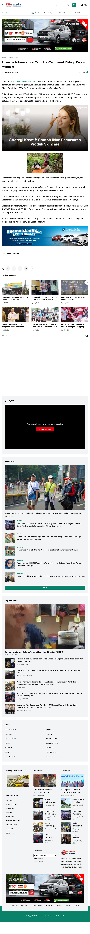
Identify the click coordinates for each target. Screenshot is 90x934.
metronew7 (10, 817)
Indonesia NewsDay (44, 916)
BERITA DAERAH (14, 57)
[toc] (87, 282)
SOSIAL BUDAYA (10, 757)
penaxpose (10, 833)
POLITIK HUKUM (51, 752)
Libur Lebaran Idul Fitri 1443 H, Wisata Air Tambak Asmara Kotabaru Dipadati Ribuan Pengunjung (49, 694)
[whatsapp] (20, 268)
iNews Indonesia (12, 825)
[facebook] (8, 268)
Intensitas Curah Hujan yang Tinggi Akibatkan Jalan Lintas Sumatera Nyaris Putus (50, 671)
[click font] (79, 72)
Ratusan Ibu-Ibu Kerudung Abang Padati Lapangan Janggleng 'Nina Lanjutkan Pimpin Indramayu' (74, 325)
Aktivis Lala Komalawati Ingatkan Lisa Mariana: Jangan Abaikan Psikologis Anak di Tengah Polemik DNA (49, 538)
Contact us (25, 905)
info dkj (9, 813)
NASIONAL (49, 748)
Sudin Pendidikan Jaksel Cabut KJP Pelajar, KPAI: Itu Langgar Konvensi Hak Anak (51, 576)
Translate (41, 861)
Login (77, 905)
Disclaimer (49, 905)
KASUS (7, 743)
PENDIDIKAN (20, 521)
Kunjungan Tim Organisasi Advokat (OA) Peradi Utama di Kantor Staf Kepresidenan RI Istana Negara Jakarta (47, 706)
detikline (9, 800)
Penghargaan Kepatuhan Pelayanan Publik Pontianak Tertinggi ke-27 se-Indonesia (13, 325)
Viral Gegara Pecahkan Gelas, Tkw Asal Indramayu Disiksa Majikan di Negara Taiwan (77, 836)
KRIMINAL (8, 748)
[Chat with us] (74, 5)
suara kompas (11, 805)
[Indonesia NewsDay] (14, 5)
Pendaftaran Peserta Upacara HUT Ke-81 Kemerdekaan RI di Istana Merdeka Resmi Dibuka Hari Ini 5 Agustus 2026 (78, 800)
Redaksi (68, 905)
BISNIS (48, 730)
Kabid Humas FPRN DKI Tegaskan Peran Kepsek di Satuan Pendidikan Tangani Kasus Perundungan (50, 564)
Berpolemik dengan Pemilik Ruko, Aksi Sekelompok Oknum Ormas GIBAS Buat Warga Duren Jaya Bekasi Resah (45, 298)
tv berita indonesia (13, 821)
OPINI (7, 752)
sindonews (10, 809)
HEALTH (49, 734)
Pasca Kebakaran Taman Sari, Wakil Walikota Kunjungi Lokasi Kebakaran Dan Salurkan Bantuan (50, 660)
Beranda (4, 57)
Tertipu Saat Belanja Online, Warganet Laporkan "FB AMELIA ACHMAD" (34, 652)
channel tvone (11, 829)
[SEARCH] (56, 5)
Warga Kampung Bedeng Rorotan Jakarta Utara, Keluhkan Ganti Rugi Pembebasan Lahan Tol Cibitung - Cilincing (46, 683)
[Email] (26, 268)
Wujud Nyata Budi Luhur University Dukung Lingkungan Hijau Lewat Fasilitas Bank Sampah (44, 513)
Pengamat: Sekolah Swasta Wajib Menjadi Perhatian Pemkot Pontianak (47, 550)
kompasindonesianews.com (23, 81)
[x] (14, 268)
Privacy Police (37, 905)
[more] (32, 268)
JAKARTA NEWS (51, 739)
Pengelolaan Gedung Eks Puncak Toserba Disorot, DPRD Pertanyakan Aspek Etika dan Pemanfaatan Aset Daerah (15, 298)
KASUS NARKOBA (52, 743)
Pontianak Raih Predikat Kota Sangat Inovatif (73, 298)
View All (45, 587)
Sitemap (59, 905)
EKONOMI (8, 734)
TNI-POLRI (49, 757)
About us (14, 905)
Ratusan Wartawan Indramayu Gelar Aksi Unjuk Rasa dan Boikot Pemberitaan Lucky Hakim (45, 325)
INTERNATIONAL (11, 739)
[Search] (3, 5)
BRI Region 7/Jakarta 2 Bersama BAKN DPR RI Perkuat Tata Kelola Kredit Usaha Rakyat (71, 791)
